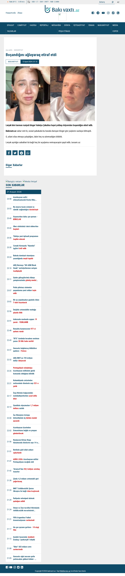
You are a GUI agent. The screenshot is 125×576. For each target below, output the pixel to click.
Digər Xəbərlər (14, 165)
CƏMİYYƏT (21, 25)
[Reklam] (52, 43)
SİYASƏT (10, 25)
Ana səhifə (9, 50)
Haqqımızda (11, 13)
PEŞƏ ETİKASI (64, 31)
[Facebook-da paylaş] (9, 153)
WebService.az (65, 571)
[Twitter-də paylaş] (15, 153)
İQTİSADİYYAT (79, 25)
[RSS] (118, 13)
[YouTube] (103, 13)
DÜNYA (67, 25)
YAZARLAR (11, 31)
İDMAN (91, 25)
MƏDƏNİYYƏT (103, 25)
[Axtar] (113, 2)
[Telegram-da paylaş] (21, 153)
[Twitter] (113, 13)
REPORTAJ (44, 25)
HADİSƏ (33, 25)
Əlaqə (19, 13)
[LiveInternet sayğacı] (88, 571)
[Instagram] (108, 13)
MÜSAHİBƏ (56, 25)
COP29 (115, 31)
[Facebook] (93, 13)
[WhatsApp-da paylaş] (28, 153)
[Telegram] (98, 13)
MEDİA (115, 25)
